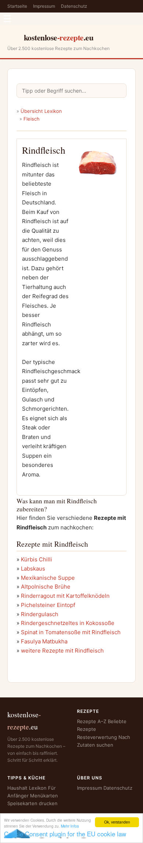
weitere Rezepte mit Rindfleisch (62, 650)
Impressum (44, 6)
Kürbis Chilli (36, 559)
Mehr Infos (70, 826)
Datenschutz (74, 6)
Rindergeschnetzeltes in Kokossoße (67, 622)
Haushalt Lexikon (27, 788)
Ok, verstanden (117, 822)
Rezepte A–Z (91, 721)
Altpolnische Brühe (45, 586)
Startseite (17, 6)
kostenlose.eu (59, 37)
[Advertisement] (97, 225)
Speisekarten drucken (32, 803)
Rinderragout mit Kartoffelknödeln (65, 595)
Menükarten (44, 796)
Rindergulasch (39, 614)
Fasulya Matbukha (44, 641)
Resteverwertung (97, 737)
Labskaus (33, 568)
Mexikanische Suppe (48, 577)
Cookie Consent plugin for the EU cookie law (65, 833)
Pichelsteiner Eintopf (48, 604)
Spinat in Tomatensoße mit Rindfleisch (71, 632)
